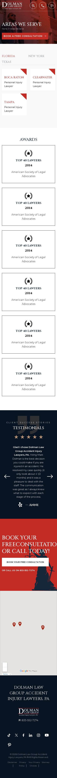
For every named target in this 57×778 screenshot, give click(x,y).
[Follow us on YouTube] (47, 735)
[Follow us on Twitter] (16, 735)
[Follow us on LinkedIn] (30, 735)
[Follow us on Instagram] (38, 735)
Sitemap (45, 762)
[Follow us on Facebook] (23, 735)
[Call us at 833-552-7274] (42, 5)
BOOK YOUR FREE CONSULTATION (25, 562)
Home (4, 29)
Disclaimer (12, 762)
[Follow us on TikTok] (9, 735)
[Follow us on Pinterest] (9, 744)
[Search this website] (33, 5)
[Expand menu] (51, 5)
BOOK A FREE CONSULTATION (23, 36)
